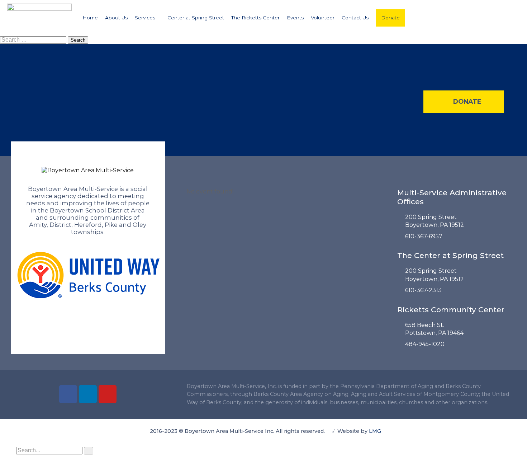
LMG (375, 431)
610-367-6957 (423, 236)
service (42, 196)
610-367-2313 (423, 290)
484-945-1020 (425, 344)
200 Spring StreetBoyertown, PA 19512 (434, 221)
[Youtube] (108, 394)
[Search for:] (34, 39)
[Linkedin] (88, 394)
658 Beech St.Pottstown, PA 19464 (434, 329)
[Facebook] (68, 394)
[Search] (88, 450)
